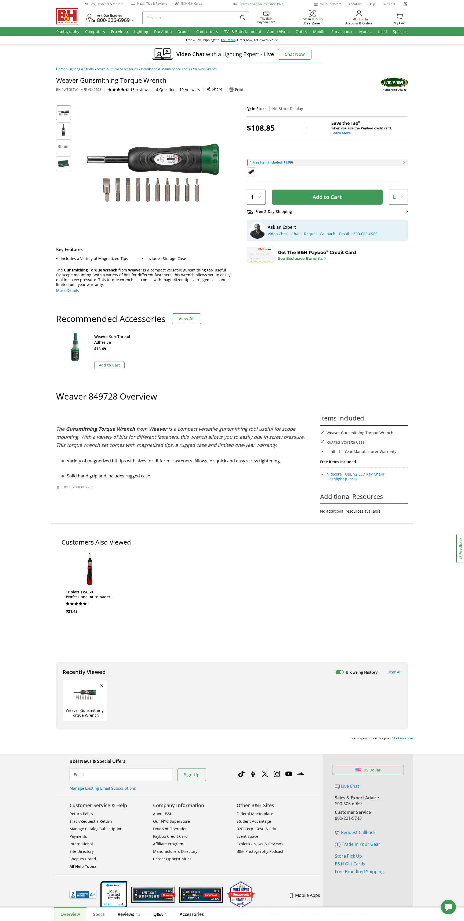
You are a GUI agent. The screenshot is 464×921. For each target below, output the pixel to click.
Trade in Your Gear (361, 844)
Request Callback (358, 832)
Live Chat (388, 4)
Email (79, 775)
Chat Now (295, 54)
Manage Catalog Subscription (96, 828)
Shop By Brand (83, 858)
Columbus (228, 40)
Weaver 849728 (205, 69)
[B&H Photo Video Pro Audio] (69, 16)
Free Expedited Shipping (359, 872)
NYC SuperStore (330, 4)
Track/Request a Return (91, 821)
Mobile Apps (307, 895)
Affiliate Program (168, 843)
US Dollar (372, 770)
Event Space (247, 836)
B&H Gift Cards (350, 864)
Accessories (192, 914)
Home (60, 69)
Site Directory (82, 851)
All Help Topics (83, 866)
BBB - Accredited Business (83, 895)
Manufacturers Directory (175, 851)
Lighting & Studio (81, 69)
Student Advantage (254, 821)
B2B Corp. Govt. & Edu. (257, 828)
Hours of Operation (170, 828)
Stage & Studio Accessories (117, 69)
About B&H (163, 813)
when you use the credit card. (361, 128)
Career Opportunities (172, 858)
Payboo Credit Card (170, 836)
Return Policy (81, 813)
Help (372, 4)
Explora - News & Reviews (260, 843)
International (81, 843)
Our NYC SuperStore (171, 821)
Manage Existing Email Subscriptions (103, 788)
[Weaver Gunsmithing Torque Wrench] (154, 173)
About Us (355, 4)
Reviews (129, 914)
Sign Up (192, 775)
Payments (78, 836)
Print (239, 89)
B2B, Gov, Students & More (101, 4)
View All (186, 319)
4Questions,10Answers (178, 89)
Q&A (160, 914)
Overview (70, 914)
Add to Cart (327, 197)
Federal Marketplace (255, 813)
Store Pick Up (348, 856)
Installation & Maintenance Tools (165, 69)
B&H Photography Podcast (260, 851)
